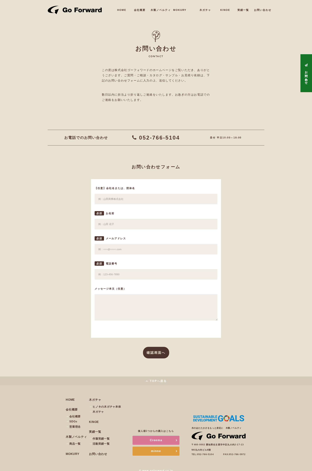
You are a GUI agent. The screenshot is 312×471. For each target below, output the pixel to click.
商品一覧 (75, 443)
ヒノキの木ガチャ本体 (107, 406)
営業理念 (75, 426)
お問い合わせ (262, 9)
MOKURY (179, 9)
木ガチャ (98, 411)
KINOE (225, 9)
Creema (156, 440)
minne (156, 451)
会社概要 (140, 9)
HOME (121, 9)
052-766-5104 (159, 138)
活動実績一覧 (101, 443)
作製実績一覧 (101, 438)
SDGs (73, 421)
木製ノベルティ (160, 9)
